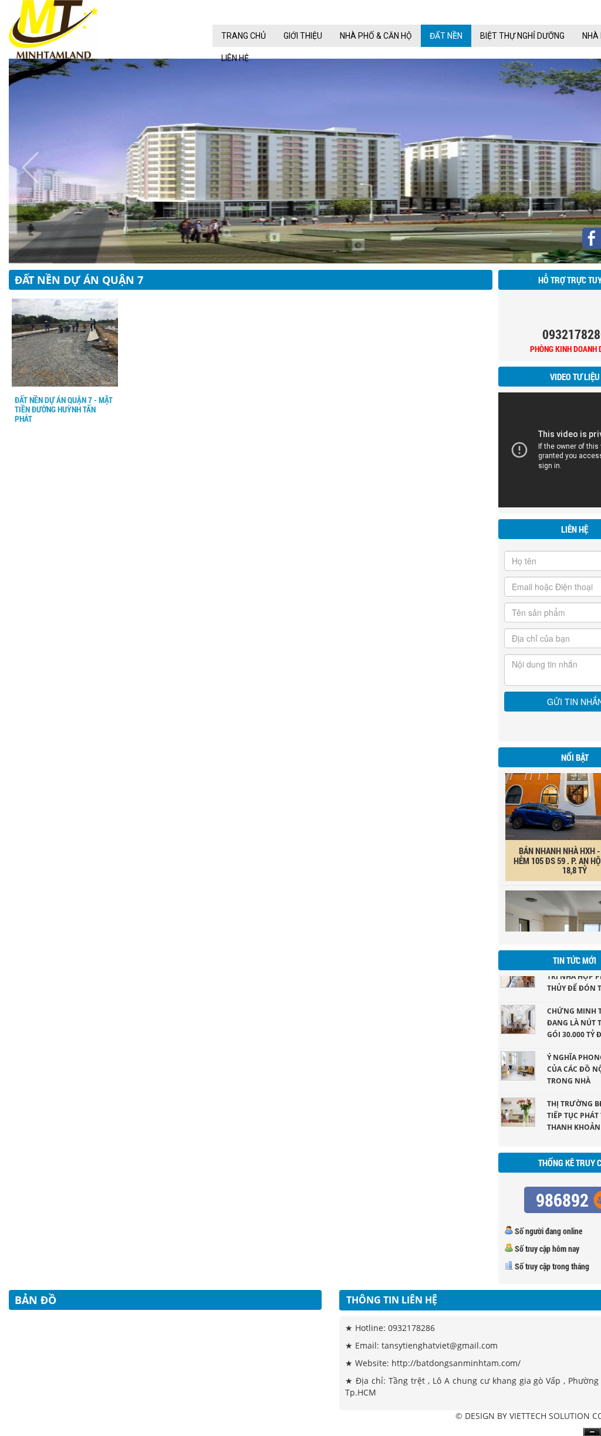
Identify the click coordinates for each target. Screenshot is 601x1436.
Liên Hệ (235, 58)
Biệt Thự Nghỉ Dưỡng (522, 35)
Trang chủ (243, 35)
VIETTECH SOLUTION (549, 1415)
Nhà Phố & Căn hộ (376, 35)
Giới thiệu (302, 35)
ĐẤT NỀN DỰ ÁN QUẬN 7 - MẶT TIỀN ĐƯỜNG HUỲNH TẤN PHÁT (64, 409)
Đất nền (446, 35)
